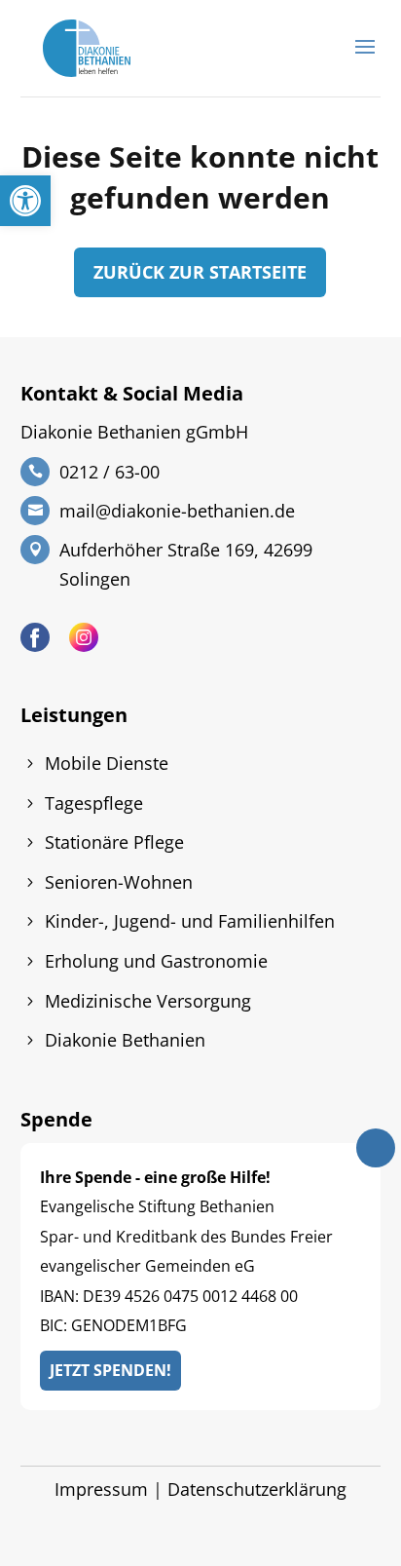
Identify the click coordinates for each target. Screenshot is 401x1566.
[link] (25, 200)
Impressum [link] (101, 1489)
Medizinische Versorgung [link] (148, 1000)
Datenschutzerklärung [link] (256, 1489)
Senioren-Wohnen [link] (119, 882)
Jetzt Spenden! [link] (110, 1370)
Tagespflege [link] (94, 803)
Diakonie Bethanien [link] (125, 1039)
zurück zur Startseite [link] (200, 272)
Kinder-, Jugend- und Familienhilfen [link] (190, 921)
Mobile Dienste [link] (106, 763)
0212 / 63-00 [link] (109, 471)
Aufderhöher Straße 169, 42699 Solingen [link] (185, 564)
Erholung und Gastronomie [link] (156, 961)
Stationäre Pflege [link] (114, 842)
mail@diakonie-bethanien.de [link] (177, 510)
